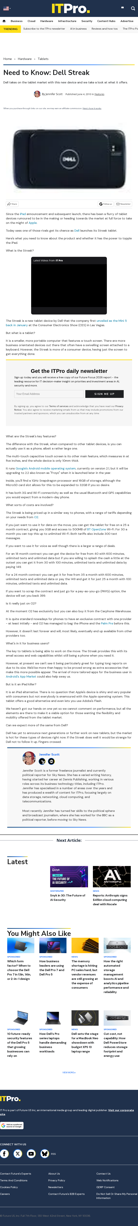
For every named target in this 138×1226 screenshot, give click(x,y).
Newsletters (55, 1187)
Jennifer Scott (54, 94)
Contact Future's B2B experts (66, 1194)
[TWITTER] (43, 761)
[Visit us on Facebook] (4, 1154)
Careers (5, 1194)
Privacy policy (56, 1180)
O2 (36, 517)
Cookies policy (9, 1187)
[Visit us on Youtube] (31, 1154)
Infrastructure (67, 21)
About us (54, 1173)
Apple (33, 223)
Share (14, 204)
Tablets (43, 59)
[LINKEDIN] (52, 761)
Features (99, 94)
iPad (23, 214)
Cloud (31, 21)
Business (17, 21)
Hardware (46, 21)
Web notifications (107, 1180)
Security (86, 21)
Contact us (103, 1173)
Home (7, 59)
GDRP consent (105, 1187)
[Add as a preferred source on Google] (12, 1125)
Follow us (107, 204)
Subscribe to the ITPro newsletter (44, 28)
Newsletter (125, 204)
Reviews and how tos (105, 28)
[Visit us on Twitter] (17, 1154)
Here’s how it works (92, 108)
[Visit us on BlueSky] (43, 1154)
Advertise (126, 21)
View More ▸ (69, 1072)
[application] (69, 285)
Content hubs (106, 21)
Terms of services (59, 406)
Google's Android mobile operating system (46, 468)
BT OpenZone (96, 529)
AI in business (78, 28)
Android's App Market (21, 676)
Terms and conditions (13, 1180)
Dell (76, 231)
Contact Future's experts (15, 1173)
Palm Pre (107, 623)
